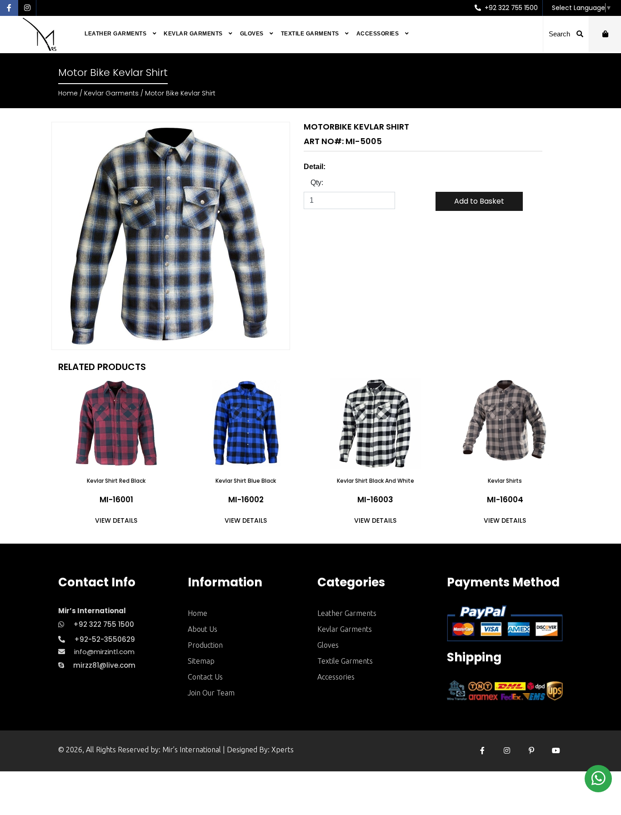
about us (202, 629)
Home (68, 93)
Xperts (282, 749)
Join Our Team (211, 693)
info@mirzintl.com (104, 651)
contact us (205, 677)
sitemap (201, 661)
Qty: (316, 182)
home (197, 613)
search (560, 34)
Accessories (378, 33)
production (205, 645)
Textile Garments (311, 33)
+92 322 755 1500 (510, 7)
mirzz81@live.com (104, 665)
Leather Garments (116, 33)
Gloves (252, 33)
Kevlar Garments (194, 33)
